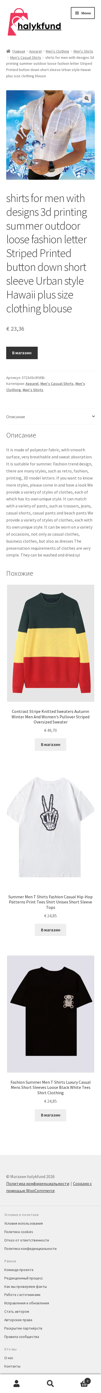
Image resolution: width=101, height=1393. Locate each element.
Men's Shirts (83, 51)
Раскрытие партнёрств (23, 1328)
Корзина (77, 1379)
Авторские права (18, 1319)
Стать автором (16, 1311)
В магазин (22, 352)
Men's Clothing (57, 51)
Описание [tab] (15, 416)
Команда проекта (18, 1269)
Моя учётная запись (17, 1384)
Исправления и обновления (26, 1303)
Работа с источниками (22, 1294)
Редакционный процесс (23, 1278)
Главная (18, 51)
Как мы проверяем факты (25, 1286)
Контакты (12, 1366)
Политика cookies (18, 1231)
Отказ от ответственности (26, 1240)
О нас (8, 1357)
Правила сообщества (21, 1336)
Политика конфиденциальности (37, 1183)
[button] (86, 98)
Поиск (50, 1384)
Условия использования (23, 1223)
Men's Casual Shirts (25, 57)
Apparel (35, 51)
